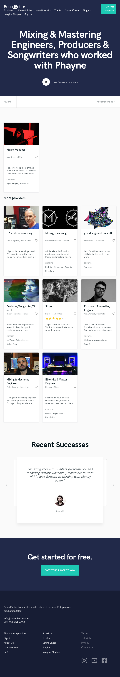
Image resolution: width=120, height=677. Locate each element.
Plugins (87, 10)
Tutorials (86, 638)
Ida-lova (87, 340)
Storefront (47, 633)
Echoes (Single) (51, 413)
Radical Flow (12, 344)
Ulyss (9, 183)
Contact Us (87, 647)
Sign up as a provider (15, 633)
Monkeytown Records (63, 267)
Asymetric (88, 267)
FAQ (6, 652)
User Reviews (11, 647)
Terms (84, 633)
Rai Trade (10, 340)
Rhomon (62, 413)
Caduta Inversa (22, 340)
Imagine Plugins (12, 14)
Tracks (57, 10)
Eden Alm (88, 344)
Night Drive (50, 417)
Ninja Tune (49, 271)
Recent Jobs (25, 10)
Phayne (15, 183)
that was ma (24, 183)
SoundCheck (72, 10)
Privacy (85, 642)
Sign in (28, 14)
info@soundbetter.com (16, 618)
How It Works (43, 10)
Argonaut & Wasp (99, 340)
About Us (9, 642)
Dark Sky (48, 267)
